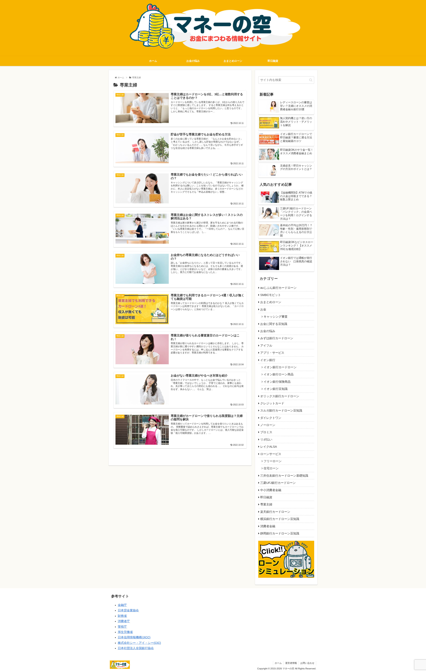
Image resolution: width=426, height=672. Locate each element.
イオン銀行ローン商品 (279, 374)
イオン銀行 (267, 360)
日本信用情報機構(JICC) (134, 637)
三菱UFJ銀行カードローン (278, 482)
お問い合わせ (307, 663)
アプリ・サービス (272, 352)
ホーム (278, 663)
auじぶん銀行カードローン (278, 287)
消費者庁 (124, 621)
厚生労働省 (125, 632)
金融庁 (122, 605)
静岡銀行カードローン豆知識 (279, 533)
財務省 (122, 616)
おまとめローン (270, 302)
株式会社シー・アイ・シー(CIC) (139, 643)
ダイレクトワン (270, 418)
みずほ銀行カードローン (276, 338)
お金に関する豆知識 (273, 324)
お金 (263, 309)
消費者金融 (267, 526)
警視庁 (122, 626)
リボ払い (266, 439)
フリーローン (273, 461)
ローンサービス (270, 454)
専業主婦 (266, 504)
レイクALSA (268, 446)
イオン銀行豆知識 (276, 389)
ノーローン (267, 425)
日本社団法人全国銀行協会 (136, 648)
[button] (311, 80)
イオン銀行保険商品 (277, 381)
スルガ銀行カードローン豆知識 (281, 410)
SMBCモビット (270, 295)
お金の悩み (267, 331)
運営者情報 (291, 663)
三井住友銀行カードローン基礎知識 (284, 475)
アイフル (266, 345)
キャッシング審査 (276, 316)
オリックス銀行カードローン (279, 396)
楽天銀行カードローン (275, 511)
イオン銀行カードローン (280, 367)
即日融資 (266, 497)
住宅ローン (271, 468)
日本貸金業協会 (128, 610)
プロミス (266, 432)
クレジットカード (272, 403)
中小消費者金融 (270, 490)
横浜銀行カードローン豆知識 (279, 519)
